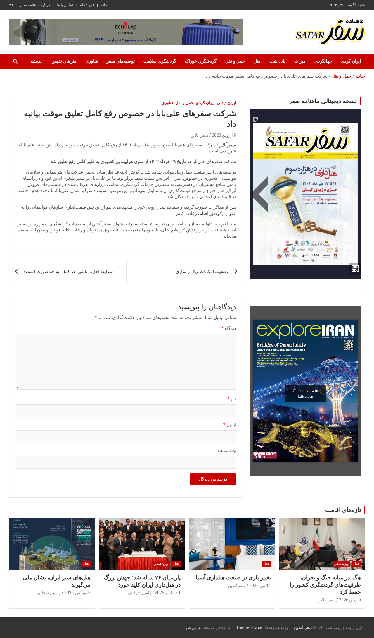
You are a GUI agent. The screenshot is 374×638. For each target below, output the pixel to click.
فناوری (91, 61)
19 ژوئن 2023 (224, 135)
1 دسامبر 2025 (168, 592)
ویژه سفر (342, 564)
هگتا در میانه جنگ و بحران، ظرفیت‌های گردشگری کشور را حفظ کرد (325, 584)
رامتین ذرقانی (139, 592)
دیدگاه (228, 328)
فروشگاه (87, 5)
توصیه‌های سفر (121, 61)
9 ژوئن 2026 (350, 600)
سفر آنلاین (199, 135)
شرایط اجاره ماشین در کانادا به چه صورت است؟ (68, 271)
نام (232, 399)
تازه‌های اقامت (343, 509)
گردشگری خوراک (201, 61)
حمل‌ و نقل (235, 61)
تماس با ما (65, 5)
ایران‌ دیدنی (226, 102)
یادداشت (277, 61)
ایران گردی (351, 61)
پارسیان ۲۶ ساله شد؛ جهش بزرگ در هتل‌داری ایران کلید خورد (142, 581)
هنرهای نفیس (64, 61)
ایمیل (229, 424)
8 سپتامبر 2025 (77, 592)
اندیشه (37, 61)
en (11, 5)
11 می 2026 (260, 585)
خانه (104, 5)
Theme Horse (249, 627)
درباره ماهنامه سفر (35, 5)
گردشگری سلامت (159, 61)
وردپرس (193, 627)
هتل (257, 61)
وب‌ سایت (227, 450)
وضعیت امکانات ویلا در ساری (202, 271)
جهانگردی (323, 61)
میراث (300, 61)
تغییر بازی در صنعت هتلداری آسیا (233, 577)
